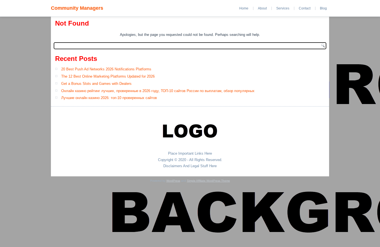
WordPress (173, 180)
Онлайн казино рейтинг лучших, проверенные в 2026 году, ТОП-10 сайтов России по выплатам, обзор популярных (158, 91)
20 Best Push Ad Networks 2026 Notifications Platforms (106, 69)
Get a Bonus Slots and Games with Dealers (96, 83)
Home (243, 8)
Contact (304, 8)
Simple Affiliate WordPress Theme (208, 180)
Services (282, 8)
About (262, 8)
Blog (323, 8)
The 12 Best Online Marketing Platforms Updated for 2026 (108, 76)
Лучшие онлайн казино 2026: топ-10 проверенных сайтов (109, 98)
